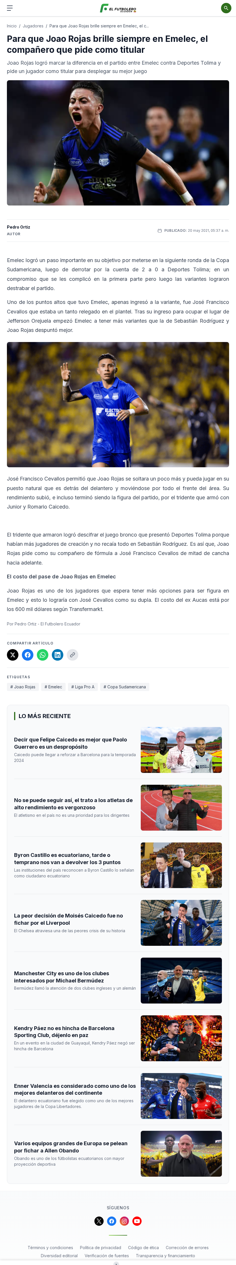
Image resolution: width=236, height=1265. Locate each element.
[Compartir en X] (12, 655)
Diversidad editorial (59, 1255)
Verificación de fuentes (107, 1255)
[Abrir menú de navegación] (10, 8)
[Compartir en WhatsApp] (42, 655)
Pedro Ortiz (18, 227)
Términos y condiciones (50, 1247)
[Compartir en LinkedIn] (57, 655)
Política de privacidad (100, 1247)
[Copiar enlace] (72, 655)
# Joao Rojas (22, 686)
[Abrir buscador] (226, 8)
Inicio (12, 25)
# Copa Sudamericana (125, 686)
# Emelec (53, 686)
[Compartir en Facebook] (27, 655)
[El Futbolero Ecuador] (118, 8)
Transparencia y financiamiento (165, 1255)
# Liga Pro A (82, 686)
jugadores (33, 25)
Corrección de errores (187, 1247)
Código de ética (143, 1247)
